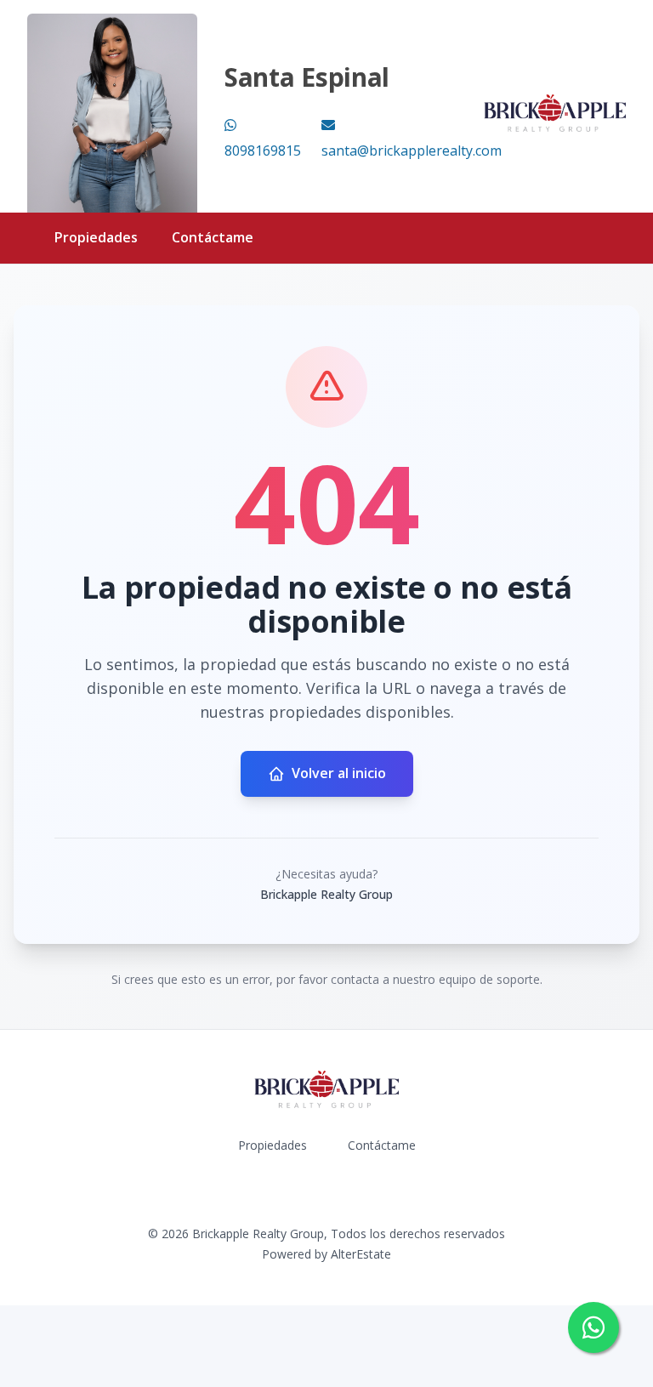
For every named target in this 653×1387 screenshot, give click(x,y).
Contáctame (212, 237)
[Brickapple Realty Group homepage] (555, 113)
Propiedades (96, 237)
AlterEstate (361, 1254)
